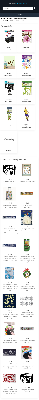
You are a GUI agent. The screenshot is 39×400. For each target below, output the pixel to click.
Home (20, 15)
